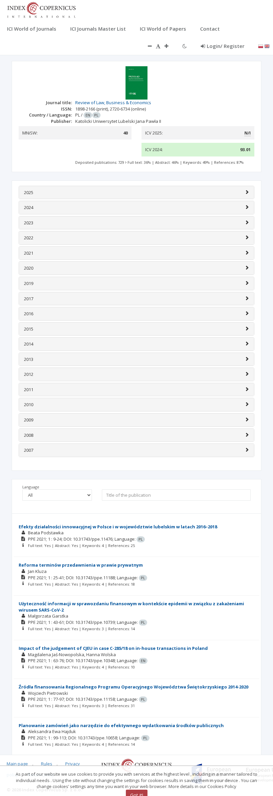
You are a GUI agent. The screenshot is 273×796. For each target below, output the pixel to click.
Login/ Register (225, 46)
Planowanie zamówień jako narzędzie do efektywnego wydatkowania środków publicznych (121, 725)
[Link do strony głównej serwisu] (41, 9)
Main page (17, 764)
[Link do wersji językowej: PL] (260, 46)
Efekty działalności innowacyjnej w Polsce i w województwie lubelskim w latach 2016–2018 (118, 527)
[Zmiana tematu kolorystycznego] (184, 46)
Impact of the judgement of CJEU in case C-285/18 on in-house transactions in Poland (113, 648)
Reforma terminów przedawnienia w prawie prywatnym (81, 565)
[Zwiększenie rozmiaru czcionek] (169, 46)
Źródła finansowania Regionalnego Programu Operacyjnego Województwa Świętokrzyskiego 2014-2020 (133, 687)
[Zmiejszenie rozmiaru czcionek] (146, 46)
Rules (46, 764)
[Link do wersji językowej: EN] (267, 46)
